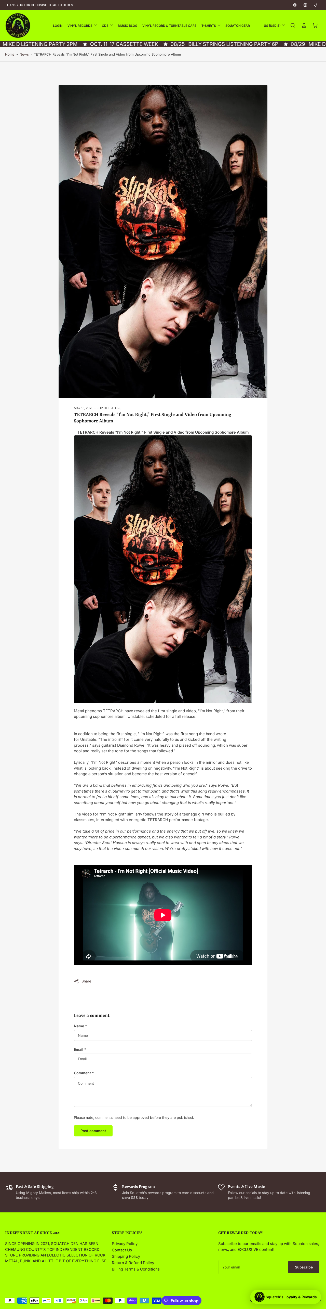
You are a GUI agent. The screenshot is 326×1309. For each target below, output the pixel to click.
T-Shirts (208, 26)
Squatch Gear (237, 26)
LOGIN (57, 26)
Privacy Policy (125, 1243)
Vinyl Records (79, 26)
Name (80, 1026)
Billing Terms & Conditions (136, 1269)
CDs (105, 26)
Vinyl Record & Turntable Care (169, 26)
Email (80, 1049)
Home (10, 54)
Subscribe (304, 1267)
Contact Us (122, 1250)
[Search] (292, 25)
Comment (84, 1073)
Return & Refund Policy (133, 1262)
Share (86, 981)
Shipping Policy (126, 1256)
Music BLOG (127, 26)
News (24, 54)
